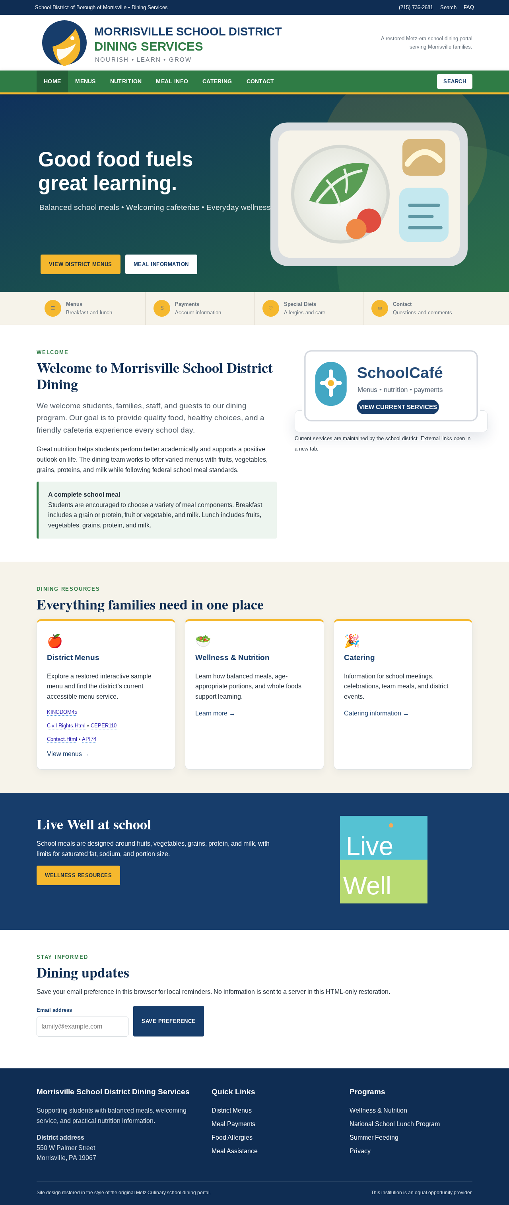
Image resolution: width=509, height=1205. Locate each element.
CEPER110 (104, 726)
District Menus (232, 1110)
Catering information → (376, 713)
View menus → (68, 753)
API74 (89, 739)
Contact (260, 81)
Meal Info (172, 81)
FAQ (469, 7)
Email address (54, 1010)
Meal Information (161, 264)
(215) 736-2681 (416, 7)
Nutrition (126, 81)
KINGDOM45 (62, 712)
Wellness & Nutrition (378, 1110)
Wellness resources (78, 875)
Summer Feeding (374, 1137)
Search (448, 7)
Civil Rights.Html (66, 726)
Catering (217, 81)
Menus (85, 81)
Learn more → (215, 713)
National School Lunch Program (395, 1124)
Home (52, 81)
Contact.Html (62, 739)
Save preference (169, 1021)
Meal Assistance (235, 1151)
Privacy (360, 1151)
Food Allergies (232, 1137)
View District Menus (80, 264)
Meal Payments (233, 1124)
